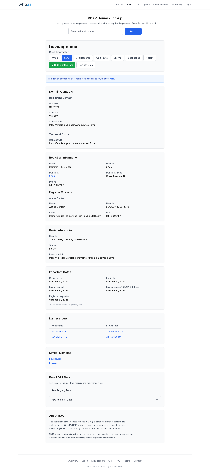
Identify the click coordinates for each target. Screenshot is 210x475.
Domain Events (160, 4)
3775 (52, 176)
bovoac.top (55, 358)
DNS (137, 4)
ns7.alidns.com (59, 331)
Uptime (146, 4)
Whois (55, 57)
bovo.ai (53, 363)
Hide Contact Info (63, 65)
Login (188, 4)
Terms (126, 460)
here (112, 78)
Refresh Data (86, 65)
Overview (73, 460)
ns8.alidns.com (59, 337)
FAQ (117, 460)
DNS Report (98, 460)
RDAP (129, 4)
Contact (138, 460)
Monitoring (176, 4)
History (149, 57)
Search (133, 31)
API (110, 460)
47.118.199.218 (113, 337)
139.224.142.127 (114, 331)
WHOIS (119, 4)
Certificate (102, 57)
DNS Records (83, 57)
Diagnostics (133, 57)
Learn (85, 460)
